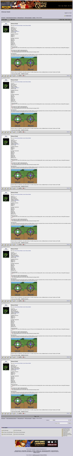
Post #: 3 (68, 188)
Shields (34, 17)
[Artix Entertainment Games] (11, 17)
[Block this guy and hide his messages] (24, 75)
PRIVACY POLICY (36, 452)
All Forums (3, 17)
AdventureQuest (18, 450)
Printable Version (68, 15)
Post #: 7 (68, 413)
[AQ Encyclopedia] (28, 17)
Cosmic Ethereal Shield (27, 25)
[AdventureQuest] (21, 17)
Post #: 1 (68, 75)
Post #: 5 (68, 300)
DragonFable (24, 450)
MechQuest (29, 450)
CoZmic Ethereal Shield (18, 25)
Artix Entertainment (54, 450)
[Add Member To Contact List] (20, 75)
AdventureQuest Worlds (46, 450)
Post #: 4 (68, 244)
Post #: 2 (68, 131)
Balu (6, 23)
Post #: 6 (68, 357)
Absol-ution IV (16, 31)
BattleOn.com (38, 450)
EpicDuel (33, 450)
